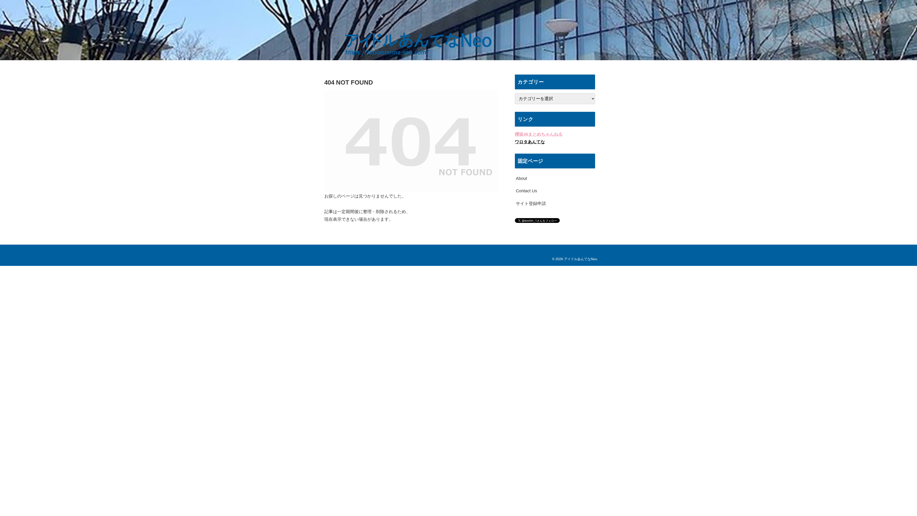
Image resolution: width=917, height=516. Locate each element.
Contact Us (526, 190)
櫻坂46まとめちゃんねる (539, 134)
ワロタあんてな (530, 142)
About (521, 178)
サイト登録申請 (531, 203)
